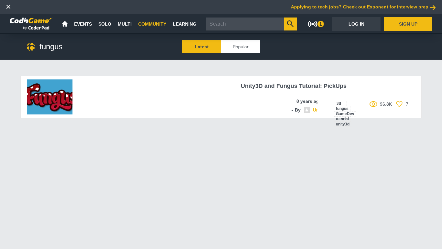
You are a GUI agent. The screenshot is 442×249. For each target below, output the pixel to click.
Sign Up (408, 24)
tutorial (342, 119)
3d (339, 103)
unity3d (342, 124)
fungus (342, 108)
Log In (356, 24)
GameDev (345, 114)
